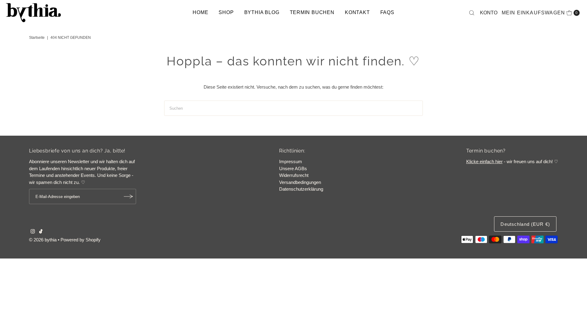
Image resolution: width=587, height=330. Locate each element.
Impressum (290, 161)
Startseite (37, 37)
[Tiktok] (40, 232)
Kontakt (357, 12)
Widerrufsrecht (293, 175)
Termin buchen (312, 12)
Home (200, 12)
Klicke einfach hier (484, 161)
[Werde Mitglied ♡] (128, 196)
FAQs (387, 12)
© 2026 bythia (43, 239)
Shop (226, 12)
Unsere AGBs (293, 168)
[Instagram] (33, 232)
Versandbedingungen (300, 182)
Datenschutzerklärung (301, 189)
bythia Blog (261, 12)
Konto (488, 12)
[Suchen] (471, 12)
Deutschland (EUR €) (525, 224)
